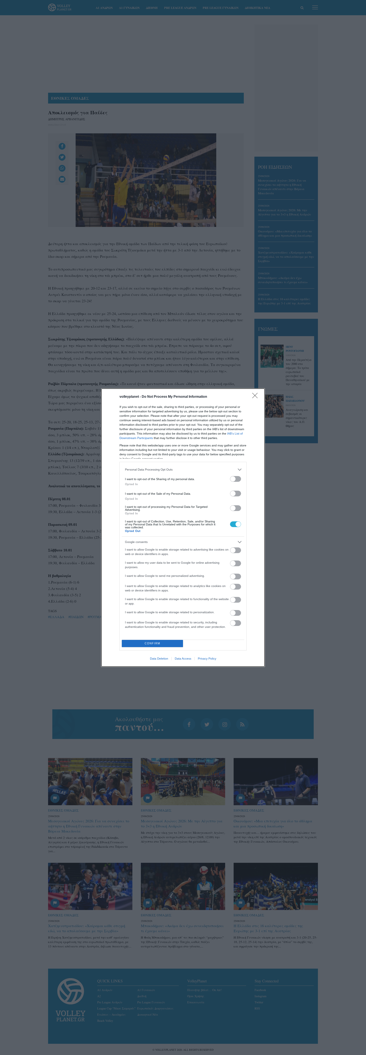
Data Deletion (159, 658)
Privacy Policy (207, 658)
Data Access (183, 658)
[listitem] (183, 469)
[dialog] (183, 528)
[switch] (235, 479)
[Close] (256, 397)
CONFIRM (152, 643)
